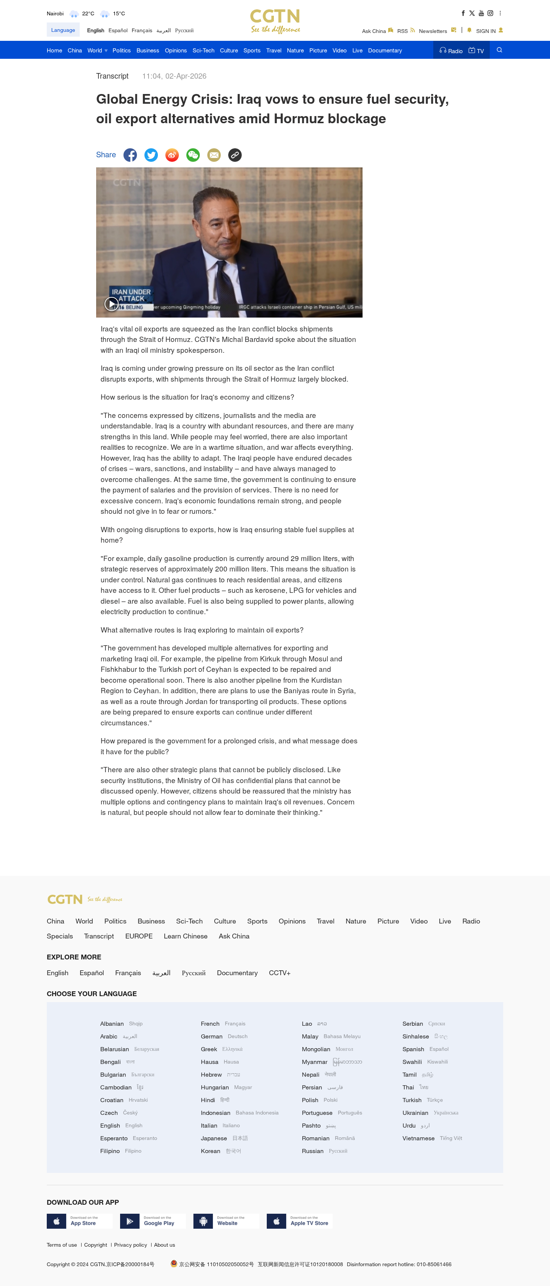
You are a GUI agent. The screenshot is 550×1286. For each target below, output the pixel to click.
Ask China (374, 31)
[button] (112, 304)
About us (164, 1244)
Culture (229, 50)
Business (148, 50)
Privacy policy (131, 1244)
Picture (318, 50)
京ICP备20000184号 (130, 1264)
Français (142, 30)
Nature (295, 50)
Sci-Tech (203, 50)
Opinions (176, 50)
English (95, 30)
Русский (184, 30)
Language (63, 30)
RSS (402, 31)
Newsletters (433, 31)
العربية (163, 30)
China (75, 50)
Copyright (96, 1244)
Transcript (99, 936)
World (96, 50)
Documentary (385, 50)
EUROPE (139, 936)
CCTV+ (280, 972)
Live (357, 50)
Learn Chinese (186, 936)
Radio (455, 51)
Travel (273, 50)
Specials (60, 936)
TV (480, 51)
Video (340, 50)
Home (54, 50)
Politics (122, 50)
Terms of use (63, 1244)
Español (118, 30)
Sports (252, 50)
